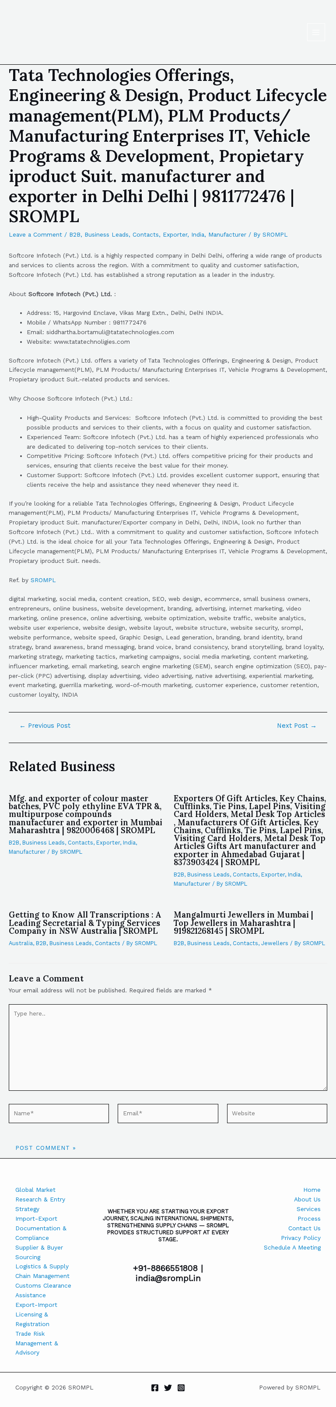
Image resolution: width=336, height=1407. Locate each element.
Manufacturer (227, 234)
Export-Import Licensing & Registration (36, 1314)
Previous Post (44, 726)
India (197, 234)
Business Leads (106, 234)
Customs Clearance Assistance (43, 1290)
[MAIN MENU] (316, 32)
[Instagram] (181, 1388)
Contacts (146, 234)
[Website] (277, 1115)
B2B (74, 234)
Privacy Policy (301, 1237)
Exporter (175, 234)
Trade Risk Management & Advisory (36, 1343)
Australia (21, 943)
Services (309, 1208)
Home (312, 1189)
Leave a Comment (35, 234)
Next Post (297, 726)
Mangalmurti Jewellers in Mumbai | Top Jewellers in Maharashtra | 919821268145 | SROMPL (243, 923)
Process (309, 1218)
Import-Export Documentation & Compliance (40, 1228)
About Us (307, 1199)
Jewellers (274, 943)
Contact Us (304, 1228)
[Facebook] (155, 1388)
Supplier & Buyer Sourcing (39, 1252)
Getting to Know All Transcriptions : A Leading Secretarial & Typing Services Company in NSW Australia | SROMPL (85, 923)
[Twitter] (168, 1388)
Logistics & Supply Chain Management (42, 1271)
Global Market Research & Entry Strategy (40, 1199)
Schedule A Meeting (292, 1247)
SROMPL (43, 579)
